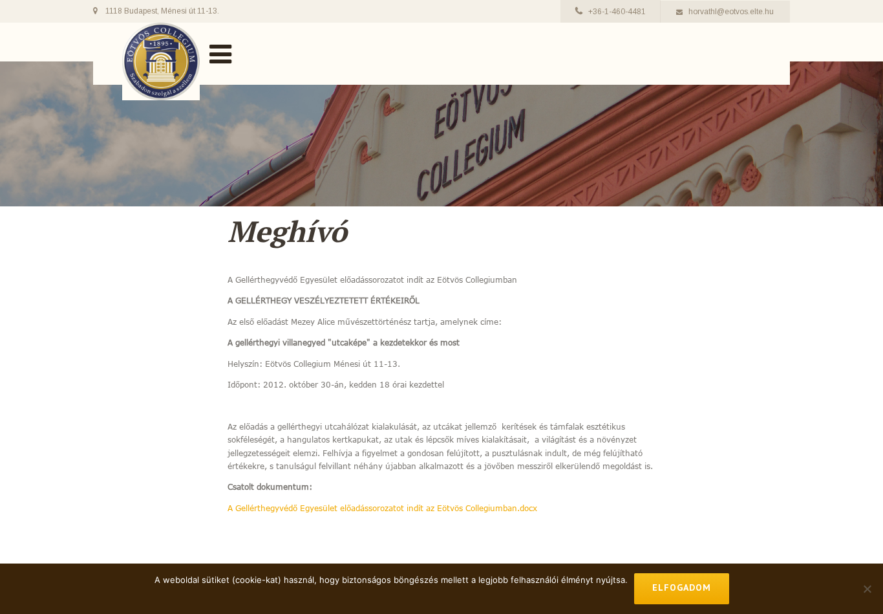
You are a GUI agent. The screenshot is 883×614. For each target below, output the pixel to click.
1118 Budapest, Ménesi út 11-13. (162, 11)
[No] (866, 588)
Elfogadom (681, 587)
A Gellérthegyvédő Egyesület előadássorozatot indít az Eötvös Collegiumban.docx (382, 508)
